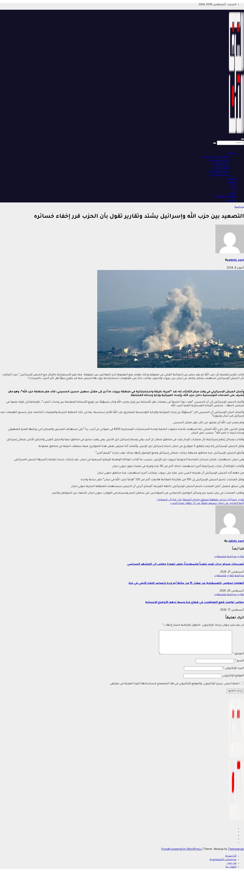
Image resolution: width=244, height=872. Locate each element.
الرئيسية (230, 856)
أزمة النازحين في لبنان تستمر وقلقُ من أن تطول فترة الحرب (207, 503)
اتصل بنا (231, 867)
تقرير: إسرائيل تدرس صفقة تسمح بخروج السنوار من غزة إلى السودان (200, 499)
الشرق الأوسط (219, 171)
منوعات (231, 200)
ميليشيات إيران (219, 175)
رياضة (232, 193)
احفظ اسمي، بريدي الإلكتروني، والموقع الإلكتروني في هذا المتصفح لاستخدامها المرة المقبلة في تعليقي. (174, 683)
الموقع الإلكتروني (233, 675)
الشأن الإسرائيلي (218, 160)
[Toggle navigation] (242, 139)
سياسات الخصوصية (223, 859)
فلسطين (220, 556)
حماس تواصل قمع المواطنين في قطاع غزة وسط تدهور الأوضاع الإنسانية (194, 602)
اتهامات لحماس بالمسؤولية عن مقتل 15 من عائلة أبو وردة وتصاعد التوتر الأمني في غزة (186, 583)
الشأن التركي (221, 167)
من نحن (231, 863)
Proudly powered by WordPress (181, 849)
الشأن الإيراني (220, 164)
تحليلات (231, 182)
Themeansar (236, 849)
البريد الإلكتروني (233, 668)
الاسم (239, 660)
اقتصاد (231, 178)
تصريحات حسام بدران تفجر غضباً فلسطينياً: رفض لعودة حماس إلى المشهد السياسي (185, 564)
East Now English (225, 196)
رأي (234, 189)
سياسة (231, 153)
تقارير (233, 186)
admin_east (236, 260)
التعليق (238, 653)
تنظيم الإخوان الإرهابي (215, 157)
